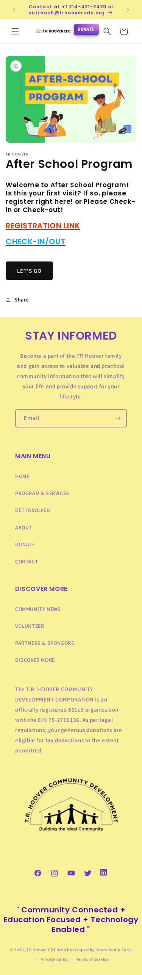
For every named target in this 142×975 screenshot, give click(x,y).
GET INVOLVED (32, 510)
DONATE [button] (86, 29)
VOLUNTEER (29, 626)
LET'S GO (29, 270)
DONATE (25, 544)
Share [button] (21, 299)
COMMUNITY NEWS (38, 609)
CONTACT (26, 561)
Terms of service (92, 959)
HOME (22, 476)
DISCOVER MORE (35, 660)
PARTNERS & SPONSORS (44, 643)
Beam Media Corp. (113, 949)
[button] (15, 31)
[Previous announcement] (14, 10)
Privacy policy (55, 959)
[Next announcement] (128, 10)
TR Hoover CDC (41, 949)
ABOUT (23, 527)
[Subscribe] (117, 418)
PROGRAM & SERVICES (42, 493)
